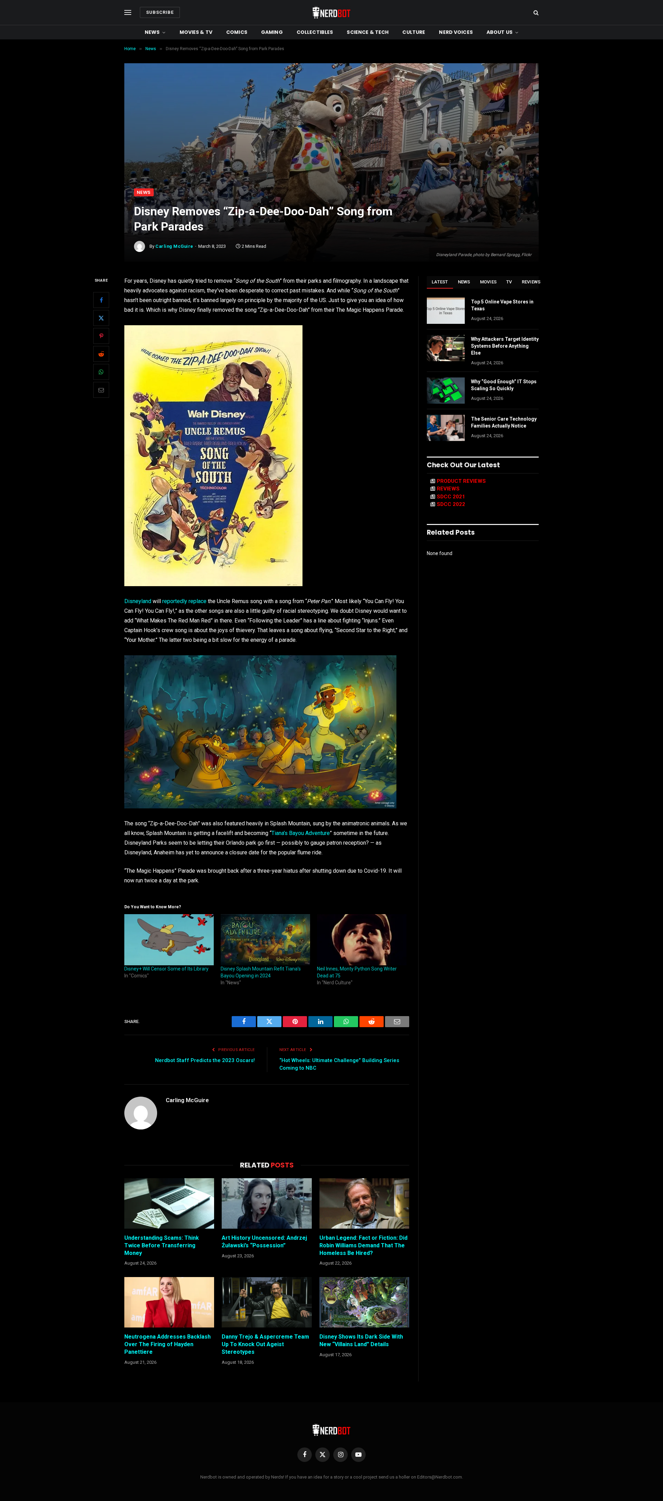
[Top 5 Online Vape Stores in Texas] (446, 311)
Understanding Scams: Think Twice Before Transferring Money (161, 1245)
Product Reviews (461, 481)
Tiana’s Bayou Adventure (300, 833)
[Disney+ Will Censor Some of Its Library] (169, 939)
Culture (413, 32)
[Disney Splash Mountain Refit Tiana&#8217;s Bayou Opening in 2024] (265, 939)
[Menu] (127, 12)
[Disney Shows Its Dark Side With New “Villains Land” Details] (364, 1302)
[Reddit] (101, 354)
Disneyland (137, 601)
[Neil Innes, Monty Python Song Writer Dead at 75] (361, 939)
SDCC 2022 (451, 504)
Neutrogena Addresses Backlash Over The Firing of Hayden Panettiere (167, 1344)
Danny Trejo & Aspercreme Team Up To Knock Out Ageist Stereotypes (265, 1344)
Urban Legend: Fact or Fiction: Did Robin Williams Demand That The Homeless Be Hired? (363, 1245)
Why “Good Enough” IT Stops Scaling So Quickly (504, 385)
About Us (499, 32)
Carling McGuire (174, 246)
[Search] (535, 12)
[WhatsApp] (101, 372)
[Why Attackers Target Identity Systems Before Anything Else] (446, 348)
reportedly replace (184, 601)
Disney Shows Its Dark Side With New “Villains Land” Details (361, 1340)
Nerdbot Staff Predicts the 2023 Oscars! (205, 1060)
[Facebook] (101, 300)
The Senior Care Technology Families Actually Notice (504, 422)
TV (509, 281)
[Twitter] (101, 318)
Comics (236, 32)
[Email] (101, 390)
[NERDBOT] (331, 12)
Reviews (531, 281)
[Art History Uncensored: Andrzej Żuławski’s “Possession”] (266, 1203)
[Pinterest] (101, 336)
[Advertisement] (331, 136)
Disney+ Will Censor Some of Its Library (166, 969)
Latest (440, 281)
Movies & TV (196, 32)
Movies (488, 281)
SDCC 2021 (451, 497)
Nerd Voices (456, 32)
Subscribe (160, 12)
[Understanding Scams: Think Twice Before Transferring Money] (169, 1203)
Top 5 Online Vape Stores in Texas (502, 305)
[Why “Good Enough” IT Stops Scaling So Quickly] (446, 390)
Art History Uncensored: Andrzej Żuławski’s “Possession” (264, 1242)
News (152, 32)
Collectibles (315, 32)
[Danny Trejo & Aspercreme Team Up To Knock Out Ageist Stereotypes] (266, 1302)
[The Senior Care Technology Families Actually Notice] (446, 428)
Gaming (272, 32)
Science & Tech (367, 32)
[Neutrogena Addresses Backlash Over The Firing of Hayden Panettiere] (169, 1302)
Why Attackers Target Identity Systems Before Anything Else (505, 346)
